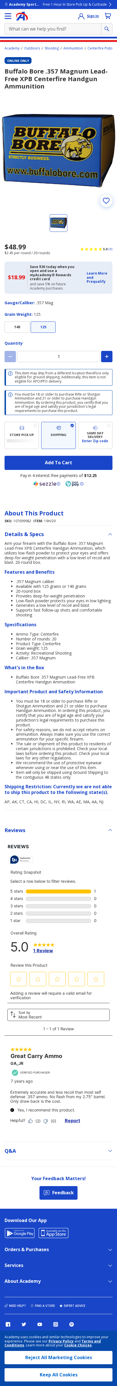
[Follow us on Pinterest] (71, 1324)
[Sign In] (81, 16)
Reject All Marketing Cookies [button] (58, 1357)
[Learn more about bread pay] (74, 483)
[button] (98, 277)
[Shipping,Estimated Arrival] (58, 435)
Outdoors (32, 48)
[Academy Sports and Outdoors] (22, 16)
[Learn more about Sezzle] (47, 483)
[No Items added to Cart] (107, 15)
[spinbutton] (58, 356)
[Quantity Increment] (106, 356)
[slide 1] (58, 223)
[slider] (58, 151)
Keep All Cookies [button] (59, 1375)
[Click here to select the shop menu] (8, 16)
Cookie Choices (78, 1345)
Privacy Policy (61, 1341)
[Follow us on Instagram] (55, 1324)
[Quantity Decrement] (10, 356)
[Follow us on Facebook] (8, 1324)
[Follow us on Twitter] (23, 1324)
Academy (12, 48)
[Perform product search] (106, 28)
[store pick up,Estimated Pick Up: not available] (22, 435)
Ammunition (73, 48)
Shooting (52, 48)
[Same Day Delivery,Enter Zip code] (95, 435)
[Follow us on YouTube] (39, 1324)
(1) (110, 249)
